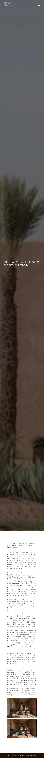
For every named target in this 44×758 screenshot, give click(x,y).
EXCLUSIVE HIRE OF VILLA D (22, 755)
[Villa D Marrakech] (7, 3)
